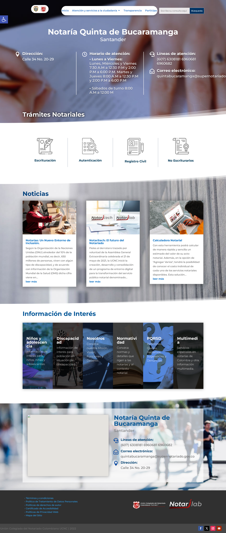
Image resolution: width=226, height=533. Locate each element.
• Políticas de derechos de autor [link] (42, 505)
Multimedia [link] (187, 340)
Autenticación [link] (90, 160)
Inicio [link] (65, 11)
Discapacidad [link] (68, 340)
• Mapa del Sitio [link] (33, 515)
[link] (4, 19)
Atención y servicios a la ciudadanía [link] (94, 11)
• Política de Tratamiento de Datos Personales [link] (51, 501)
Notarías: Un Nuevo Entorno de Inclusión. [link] (48, 242)
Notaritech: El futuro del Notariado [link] (106, 242)
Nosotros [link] (96, 338)
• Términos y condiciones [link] (39, 498)
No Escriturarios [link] (181, 160)
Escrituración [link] (45, 160)
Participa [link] (151, 11)
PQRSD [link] (154, 338)
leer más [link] (31, 281)
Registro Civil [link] (135, 161)
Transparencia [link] (133, 11)
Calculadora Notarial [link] (167, 240)
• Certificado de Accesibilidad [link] (41, 508)
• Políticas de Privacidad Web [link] (41, 512)
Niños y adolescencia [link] (36, 342)
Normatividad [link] (127, 340)
